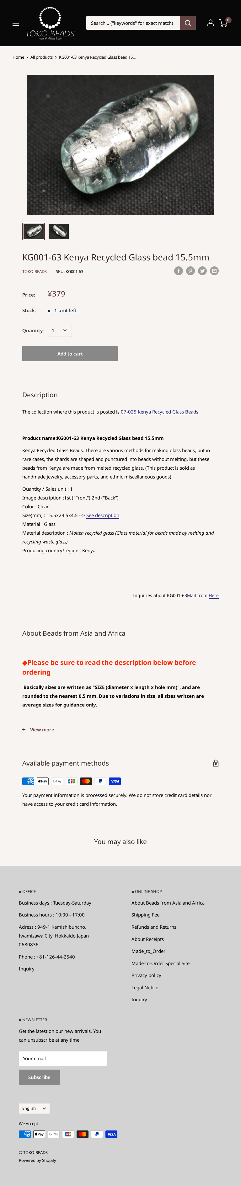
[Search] (188, 23)
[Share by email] (214, 270)
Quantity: (33, 330)
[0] (223, 23)
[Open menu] (16, 23)
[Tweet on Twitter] (202, 270)
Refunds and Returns (153, 927)
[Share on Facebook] (178, 270)
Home (18, 57)
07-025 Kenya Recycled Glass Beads (159, 412)
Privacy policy (146, 975)
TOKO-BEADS (34, 271)
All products (41, 57)
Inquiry (27, 968)
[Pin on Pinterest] (190, 270)
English (29, 1108)
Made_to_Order (148, 951)
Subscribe (39, 1077)
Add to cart (70, 353)
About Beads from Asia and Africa (168, 903)
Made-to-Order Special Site (160, 963)
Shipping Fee (145, 914)
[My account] (210, 22)
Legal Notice (144, 987)
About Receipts (147, 939)
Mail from (203, 595)
